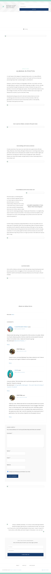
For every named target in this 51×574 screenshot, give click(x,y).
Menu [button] (26, 29)
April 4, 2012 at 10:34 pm (22, 397)
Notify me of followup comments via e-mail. (19, 471)
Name (8, 451)
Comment (9, 433)
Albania (12, 314)
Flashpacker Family (21, 326)
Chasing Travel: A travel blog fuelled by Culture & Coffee (25, 20)
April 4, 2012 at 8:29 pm (20, 372)
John (16, 370)
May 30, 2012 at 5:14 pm (21, 351)
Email (8, 457)
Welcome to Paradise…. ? (20, 340)
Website (9, 464)
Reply (8, 344)
